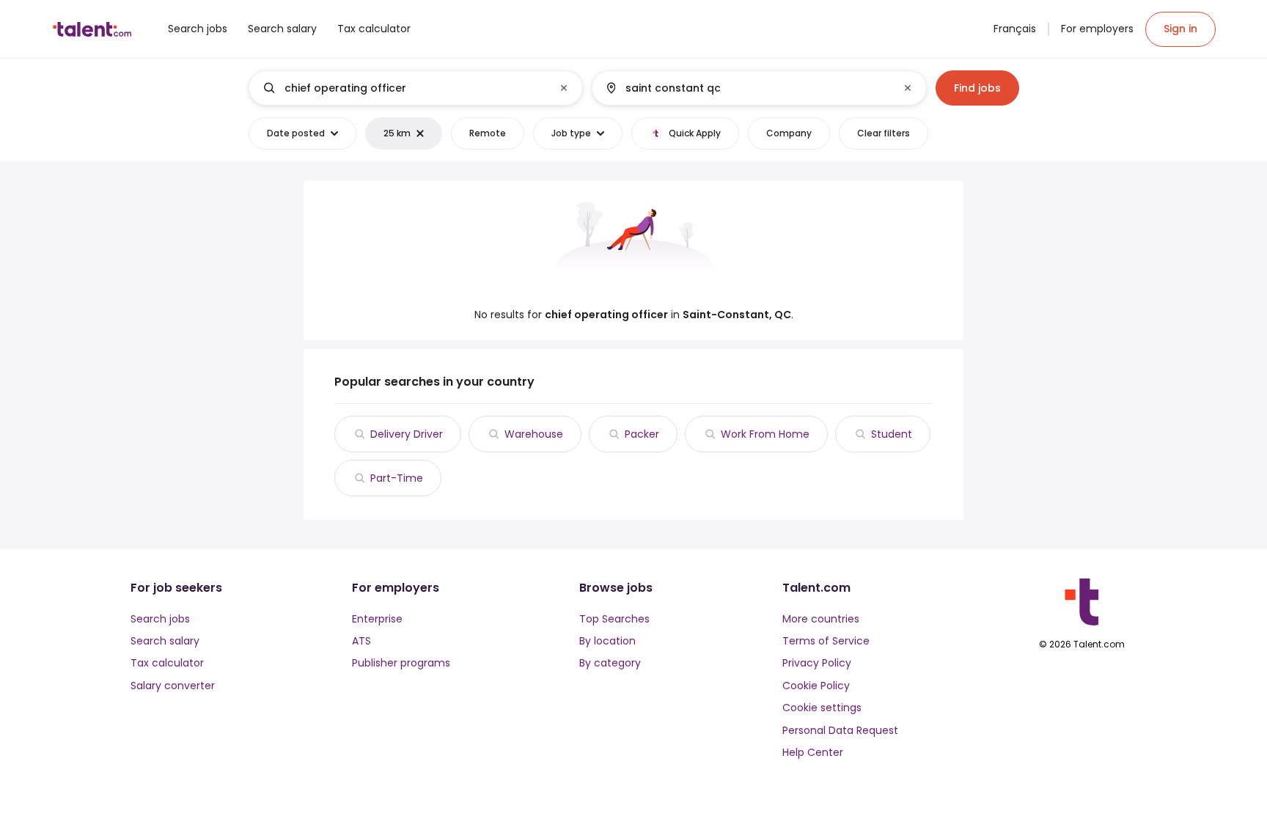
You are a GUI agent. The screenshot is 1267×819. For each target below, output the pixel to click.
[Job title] (403, 88)
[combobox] (415, 88)
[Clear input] (563, 88)
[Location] (746, 88)
